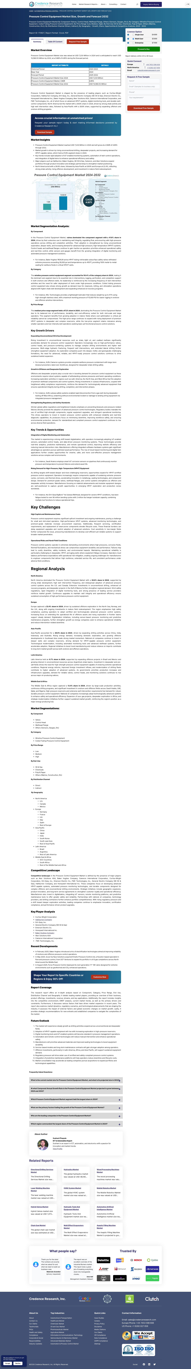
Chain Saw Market (38, 1225)
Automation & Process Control (46, 11)
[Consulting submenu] (117, 4)
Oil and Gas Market (58, 1327)
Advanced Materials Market (61, 1341)
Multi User (139, 39)
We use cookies (8, 1357)
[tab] (37, 41)
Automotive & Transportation (61, 1318)
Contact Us (33, 1321)
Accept (7, 1363)
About (31, 1318)
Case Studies (99, 1318)
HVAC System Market (72, 1188)
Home (31, 11)
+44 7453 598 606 (153, 65)
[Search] (138, 4)
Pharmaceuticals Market (59, 1329)
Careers (97, 1321)
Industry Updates (35, 1344)
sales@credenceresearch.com (149, 70)
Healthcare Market (57, 1321)
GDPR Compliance (101, 1341)
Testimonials (33, 1327)
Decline (17, 1363)
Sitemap (97, 1344)
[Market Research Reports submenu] (97, 4)
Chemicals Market (57, 1324)
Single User (139, 35)
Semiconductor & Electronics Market (64, 1338)
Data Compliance (100, 1338)
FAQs (31, 1329)
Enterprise (139, 43)
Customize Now (99, 977)
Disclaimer (98, 1327)
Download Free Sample (144, 108)
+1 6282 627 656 (153, 68)
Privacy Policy (99, 1324)
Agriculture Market (57, 1332)
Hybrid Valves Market (39, 1207)
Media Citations (100, 1329)
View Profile (57, 1149)
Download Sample (44, 132)
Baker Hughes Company (44, 933)
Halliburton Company (43, 920)
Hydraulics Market (71, 1169)
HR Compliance (100, 1335)
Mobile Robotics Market (106, 1188)
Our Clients (33, 1324)
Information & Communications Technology (67, 1335)
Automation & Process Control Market (65, 1344)
